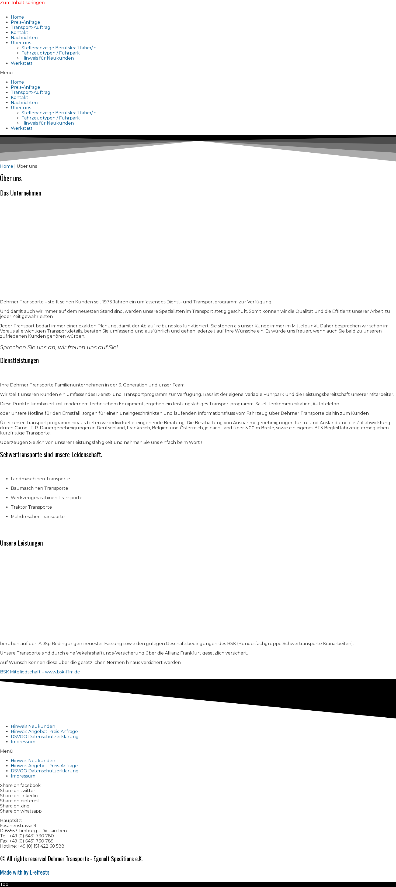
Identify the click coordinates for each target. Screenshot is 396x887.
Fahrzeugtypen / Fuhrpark (51, 53)
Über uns (21, 42)
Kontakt (19, 32)
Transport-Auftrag (30, 27)
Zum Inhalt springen (22, 2)
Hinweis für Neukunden (48, 58)
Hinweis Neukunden (33, 726)
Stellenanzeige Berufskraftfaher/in (59, 47)
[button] (198, 72)
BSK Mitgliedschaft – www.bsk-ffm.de (40, 671)
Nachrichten (24, 37)
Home (17, 17)
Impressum (23, 741)
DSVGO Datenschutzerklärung (45, 736)
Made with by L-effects (25, 872)
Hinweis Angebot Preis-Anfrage (44, 731)
